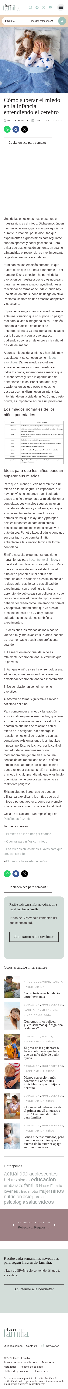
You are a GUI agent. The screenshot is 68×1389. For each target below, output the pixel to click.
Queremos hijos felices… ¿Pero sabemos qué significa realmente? (43, 1025)
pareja (38, 1196)
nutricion (13, 1196)
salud (32, 1202)
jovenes (11, 1191)
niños (28, 982)
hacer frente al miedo (43, 559)
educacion (42, 982)
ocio (27, 1196)
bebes (10, 1179)
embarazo (13, 1185)
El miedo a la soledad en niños (27, 861)
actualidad (16, 1174)
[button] (60, 7)
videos (46, 1202)
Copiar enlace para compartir (27, 142)
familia (57, 982)
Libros (23, 1191)
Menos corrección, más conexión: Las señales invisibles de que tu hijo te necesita (42, 1083)
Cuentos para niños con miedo (26, 841)
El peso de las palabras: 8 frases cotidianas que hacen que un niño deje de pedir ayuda (42, 1053)
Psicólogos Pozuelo (17, 818)
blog (21, 1180)
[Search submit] (62, 21)
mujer (44, 1191)
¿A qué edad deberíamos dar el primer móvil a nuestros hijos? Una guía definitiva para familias (43, 1112)
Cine (28, 1180)
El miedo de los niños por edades (28, 834)
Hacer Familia (34, 987)
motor (33, 1191)
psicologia (42, 1015)
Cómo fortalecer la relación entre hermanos (42, 994)
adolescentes (52, 1005)
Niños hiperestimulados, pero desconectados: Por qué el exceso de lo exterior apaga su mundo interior (44, 1142)
